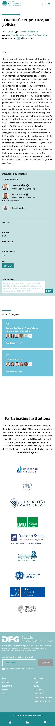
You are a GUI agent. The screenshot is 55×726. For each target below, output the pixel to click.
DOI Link (8, 265)
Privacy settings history (43, 701)
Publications (7, 686)
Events (36, 686)
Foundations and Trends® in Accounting (29, 35)
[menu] (49, 3)
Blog (36, 682)
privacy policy (20, 669)
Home (4, 678)
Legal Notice (39, 690)
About (4, 694)
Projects (5, 682)
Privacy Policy (39, 694)
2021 (10, 31)
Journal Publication (29, 31)
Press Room (38, 678)
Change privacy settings (43, 697)
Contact (5, 690)
